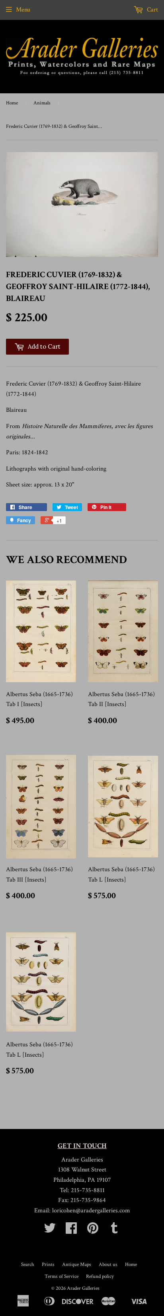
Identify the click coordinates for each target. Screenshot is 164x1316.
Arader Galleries (83, 1288)
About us (108, 1264)
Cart (151, 10)
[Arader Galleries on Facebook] (71, 1231)
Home (12, 103)
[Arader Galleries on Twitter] (50, 1231)
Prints (48, 1264)
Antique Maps (76, 1264)
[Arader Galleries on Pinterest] (93, 1231)
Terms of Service (61, 1276)
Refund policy (100, 1276)
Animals (42, 103)
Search (27, 1264)
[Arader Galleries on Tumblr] (114, 1231)
